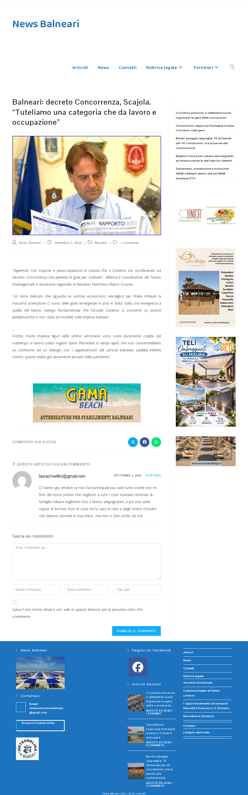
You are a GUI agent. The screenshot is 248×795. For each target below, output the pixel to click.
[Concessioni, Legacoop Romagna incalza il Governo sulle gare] (136, 735)
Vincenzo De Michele (197, 682)
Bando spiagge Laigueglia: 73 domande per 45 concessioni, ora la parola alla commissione (204, 143)
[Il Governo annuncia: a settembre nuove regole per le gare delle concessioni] (136, 703)
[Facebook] (138, 667)
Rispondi (153, 475)
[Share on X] (133, 442)
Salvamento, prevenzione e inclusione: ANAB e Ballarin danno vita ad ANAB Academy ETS (202, 173)
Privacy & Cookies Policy (38, 723)
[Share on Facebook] (144, 442)
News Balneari (45, 24)
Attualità (100, 243)
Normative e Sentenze (198, 716)
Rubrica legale (193, 676)
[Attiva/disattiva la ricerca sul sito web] (232, 68)
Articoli (188, 652)
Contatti (188, 668)
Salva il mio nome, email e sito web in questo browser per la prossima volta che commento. (77, 613)
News (187, 660)
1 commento (129, 243)
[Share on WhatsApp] (156, 442)
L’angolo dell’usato (196, 732)
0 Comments (155, 745)
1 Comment (154, 713)
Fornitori (189, 726)
